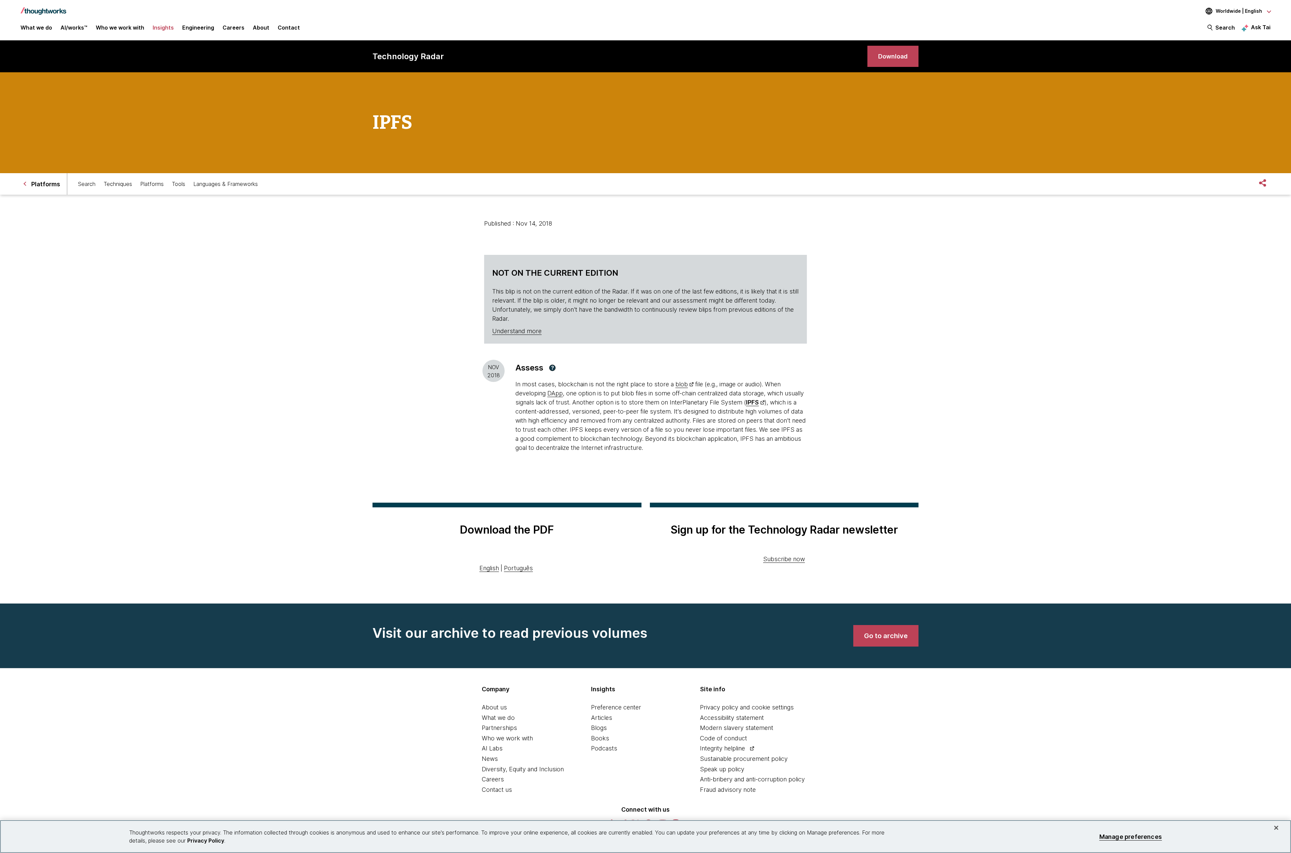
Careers (493, 779)
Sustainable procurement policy (744, 758)
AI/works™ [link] (74, 27)
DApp (555, 393)
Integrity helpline (722, 748)
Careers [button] (233, 27)
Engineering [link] (198, 27)
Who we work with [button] (120, 27)
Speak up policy (722, 769)
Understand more (517, 331)
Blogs (599, 727)
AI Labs (492, 748)
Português (518, 568)
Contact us (497, 789)
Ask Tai (1260, 27)
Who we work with (507, 738)
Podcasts (604, 748)
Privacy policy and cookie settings (747, 707)
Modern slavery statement (736, 727)
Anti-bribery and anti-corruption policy (752, 779)
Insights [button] (163, 27)
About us (494, 707)
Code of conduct (723, 738)
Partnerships (499, 727)
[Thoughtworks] (43, 7)
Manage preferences (1130, 836)
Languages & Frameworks (225, 184)
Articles (601, 717)
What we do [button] (36, 27)
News (490, 758)
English (489, 568)
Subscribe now (784, 559)
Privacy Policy (205, 840)
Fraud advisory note (728, 789)
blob (681, 384)
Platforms (152, 184)
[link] (892, 56)
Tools (178, 184)
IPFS (752, 402)
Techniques (118, 184)
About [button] (261, 27)
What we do (498, 717)
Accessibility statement (732, 717)
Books (600, 738)
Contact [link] (289, 27)
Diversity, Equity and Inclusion (523, 769)
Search (1225, 27)
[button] (552, 367)
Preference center (616, 707)
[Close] (1276, 827)
